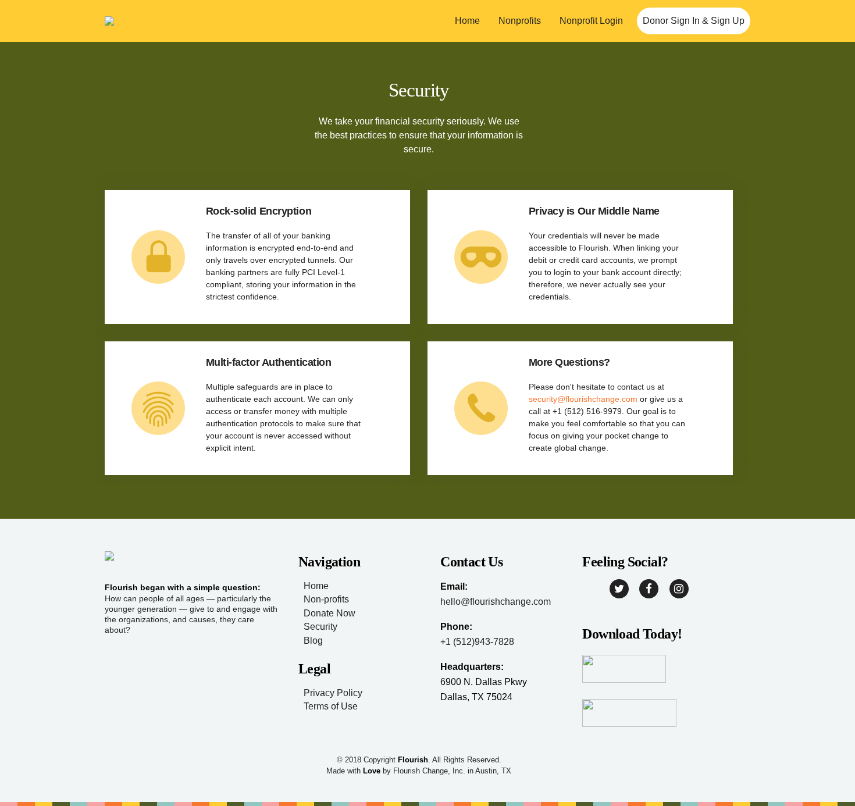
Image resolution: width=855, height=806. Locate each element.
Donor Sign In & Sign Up (693, 21)
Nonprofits (519, 21)
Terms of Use (331, 706)
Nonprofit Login (591, 21)
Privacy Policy (333, 693)
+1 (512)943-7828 (477, 642)
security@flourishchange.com (583, 399)
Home (467, 21)
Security (320, 627)
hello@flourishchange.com (495, 602)
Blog (313, 640)
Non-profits (326, 599)
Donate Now (329, 613)
